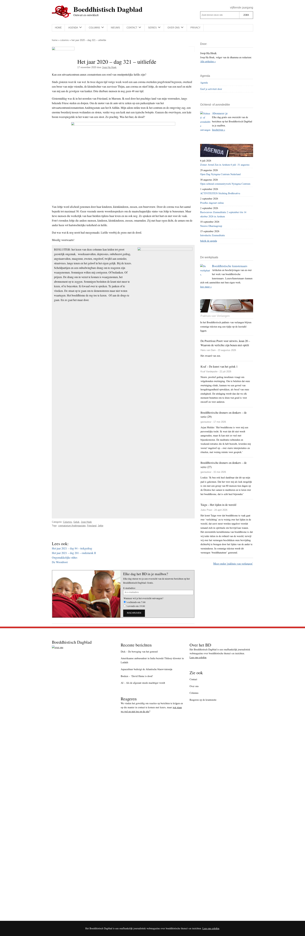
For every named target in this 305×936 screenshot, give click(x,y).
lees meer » (206, 286)
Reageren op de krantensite (203, 699)
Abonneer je (220, 113)
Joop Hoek (86, 522)
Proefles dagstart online (212, 202)
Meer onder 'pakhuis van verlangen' (233, 563)
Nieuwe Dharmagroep (211, 226)
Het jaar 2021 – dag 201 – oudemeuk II (74, 553)
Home (55, 40)
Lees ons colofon (198, 657)
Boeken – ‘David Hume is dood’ (137, 676)
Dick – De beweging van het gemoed (139, 651)
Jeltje (100, 525)
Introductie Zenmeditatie (212, 235)
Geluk (76, 522)
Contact (193, 679)
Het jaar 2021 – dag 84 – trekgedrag (72, 548)
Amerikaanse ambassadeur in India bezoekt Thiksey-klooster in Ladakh (152, 660)
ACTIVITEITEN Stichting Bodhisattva (220, 193)
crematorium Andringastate (72, 525)
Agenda (204, 82)
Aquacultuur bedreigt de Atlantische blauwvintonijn (146, 669)
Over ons (194, 686)
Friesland (91, 525)
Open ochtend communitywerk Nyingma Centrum (225, 183)
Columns (64, 40)
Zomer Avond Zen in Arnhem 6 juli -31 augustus (225, 164)
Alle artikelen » (208, 61)
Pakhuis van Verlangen (215, 315)
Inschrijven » (218, 129)
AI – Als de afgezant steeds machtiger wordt (143, 682)
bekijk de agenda (208, 240)
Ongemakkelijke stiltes (64, 557)
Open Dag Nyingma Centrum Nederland (220, 174)
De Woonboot (60, 562)
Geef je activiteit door (211, 89)
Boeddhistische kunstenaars (229, 266)
